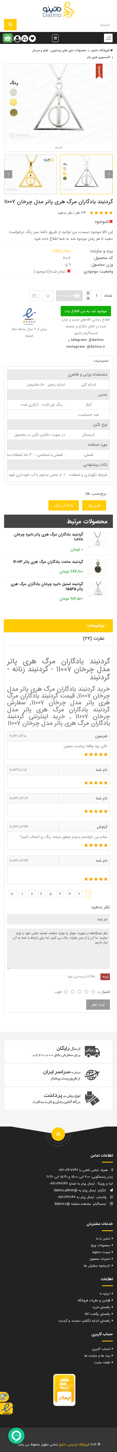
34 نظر (80, 213)
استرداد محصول (99, 1258)
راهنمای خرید (101, 1307)
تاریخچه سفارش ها (97, 1265)
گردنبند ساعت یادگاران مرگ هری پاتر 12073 (48, 562)
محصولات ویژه (100, 1245)
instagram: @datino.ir (85, 347)
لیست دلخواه (101, 1252)
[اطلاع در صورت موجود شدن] (86, 311)
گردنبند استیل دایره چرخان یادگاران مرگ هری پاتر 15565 (47, 586)
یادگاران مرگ (63, 505)
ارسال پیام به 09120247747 (76, 1197)
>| (12, 894)
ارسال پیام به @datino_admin (75, 1190)
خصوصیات (101, 361)
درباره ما (105, 1293)
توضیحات (95, 625)
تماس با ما (103, 1238)
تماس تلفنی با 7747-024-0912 (79, 1170)
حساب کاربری (101, 1348)
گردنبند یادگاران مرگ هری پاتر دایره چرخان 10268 (48, 537)
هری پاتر (94, 505)
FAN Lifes (62, 251)
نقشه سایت (102, 1362)
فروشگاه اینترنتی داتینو (74, 1444)
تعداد (108, 296)
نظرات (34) (93, 638)
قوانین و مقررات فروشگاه (94, 1300)
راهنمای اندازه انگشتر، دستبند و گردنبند (84, 1320)
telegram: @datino (86, 340)
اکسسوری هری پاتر (98, 57)
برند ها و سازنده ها (97, 1355)
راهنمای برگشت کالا (97, 1314)
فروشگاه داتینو (100, 50)
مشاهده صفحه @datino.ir (72, 1203)
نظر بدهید (65, 213)
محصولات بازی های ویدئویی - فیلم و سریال (59, 50)
